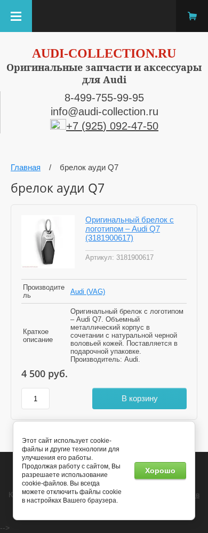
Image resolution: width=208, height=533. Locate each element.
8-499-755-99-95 (104, 98)
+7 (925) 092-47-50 (112, 126)
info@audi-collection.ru (104, 111)
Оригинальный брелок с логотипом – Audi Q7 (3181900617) (129, 228)
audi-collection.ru (104, 53)
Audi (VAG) (87, 292)
